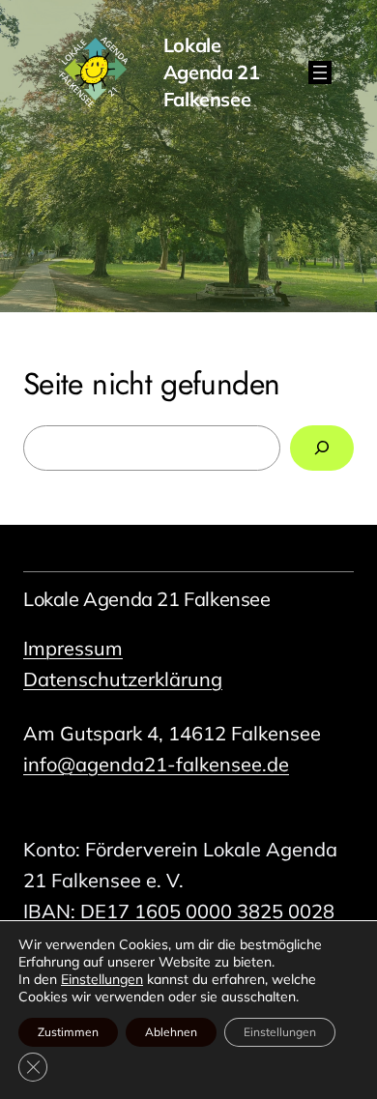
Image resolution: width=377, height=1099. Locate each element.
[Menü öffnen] (320, 72)
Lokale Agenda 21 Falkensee (147, 599)
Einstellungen (102, 979)
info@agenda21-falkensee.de (156, 764)
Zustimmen (68, 1032)
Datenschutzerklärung (122, 679)
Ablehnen (171, 1032)
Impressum (73, 648)
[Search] (322, 448)
